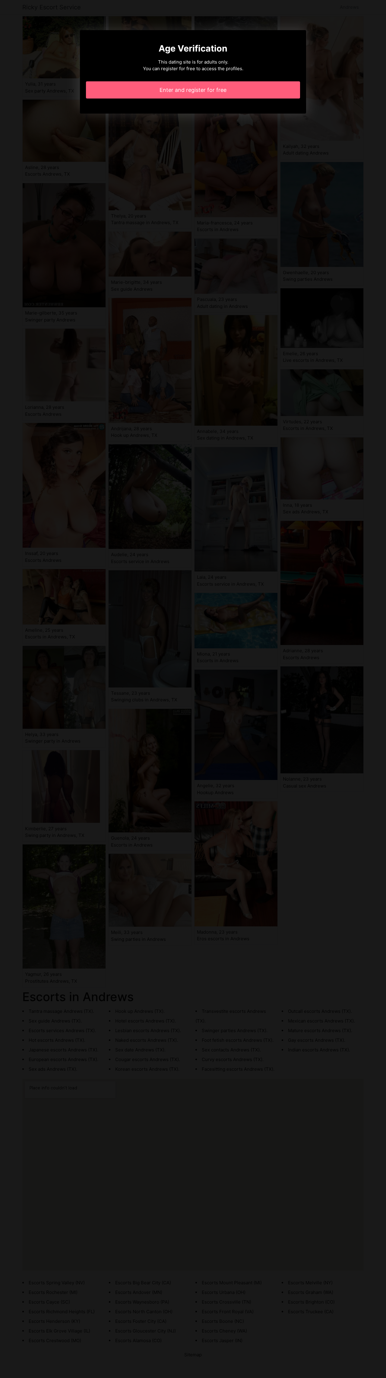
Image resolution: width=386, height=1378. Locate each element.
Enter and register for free (193, 90)
